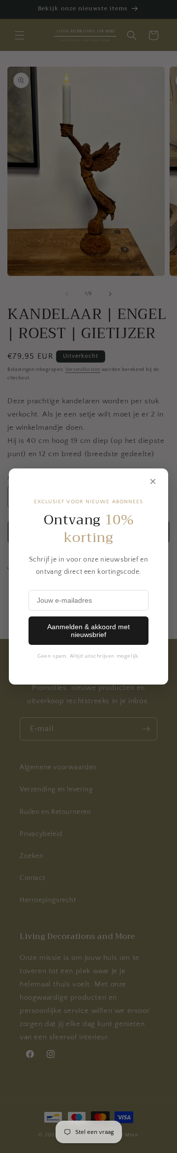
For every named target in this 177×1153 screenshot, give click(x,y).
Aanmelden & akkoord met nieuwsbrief (88, 630)
